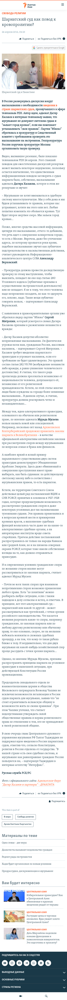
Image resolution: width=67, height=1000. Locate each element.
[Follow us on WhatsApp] (34, 963)
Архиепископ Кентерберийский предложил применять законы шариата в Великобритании (33, 431)
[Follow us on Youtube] (5, 963)
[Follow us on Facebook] (19, 963)
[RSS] (48, 963)
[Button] (26, 39)
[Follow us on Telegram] (26, 963)
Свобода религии (14, 13)
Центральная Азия (37, 892)
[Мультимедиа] (20, 996)
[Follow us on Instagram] (12, 963)
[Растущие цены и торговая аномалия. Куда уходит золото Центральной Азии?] (14, 916)
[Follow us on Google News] (41, 963)
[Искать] (46, 996)
